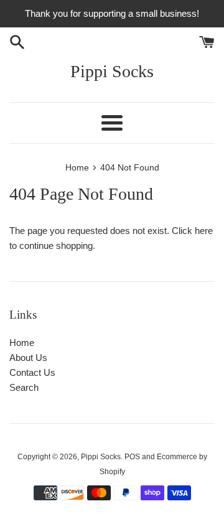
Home (21, 342)
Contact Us (32, 372)
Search (24, 387)
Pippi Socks (112, 71)
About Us (28, 357)
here (204, 230)
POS (132, 456)
